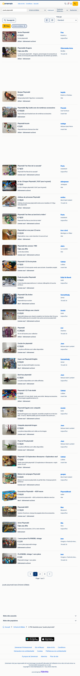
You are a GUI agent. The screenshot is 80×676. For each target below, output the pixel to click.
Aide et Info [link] (21, 3)
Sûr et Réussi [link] (39, 647)
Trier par (59, 17)
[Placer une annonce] (75, 4)
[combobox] (14, 10)
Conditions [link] (29, 3)
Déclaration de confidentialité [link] (24, 651)
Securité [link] (36, 3)
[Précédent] (30, 574)
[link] (9, 4)
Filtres (8, 26)
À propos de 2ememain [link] (30, 656)
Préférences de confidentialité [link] (56, 651)
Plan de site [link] (54, 656)
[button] (68, 4)
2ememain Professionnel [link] (23, 647)
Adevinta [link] (44, 656)
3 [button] (44, 574)
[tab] (47, 20)
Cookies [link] (40, 651)
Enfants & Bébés (18, 26)
